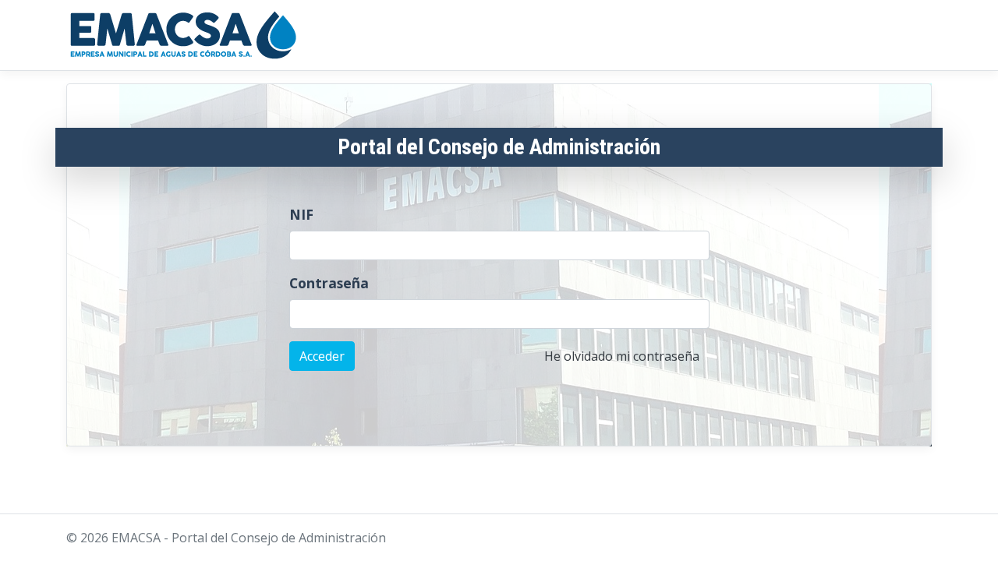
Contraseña (329, 282)
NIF (301, 214)
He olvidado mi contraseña (621, 356)
